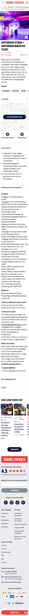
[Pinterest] (23, 502)
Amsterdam (4, 513)
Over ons (4, 549)
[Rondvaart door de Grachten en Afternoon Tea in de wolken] (7, 421)
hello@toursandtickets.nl (11, 364)
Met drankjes (6, 91)
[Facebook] (6, 502)
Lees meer (3, 86)
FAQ (2, 555)
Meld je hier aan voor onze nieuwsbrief (14, 480)
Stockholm (4, 527)
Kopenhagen (5, 520)
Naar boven (14, 449)
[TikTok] (17, 502)
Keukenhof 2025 (19, 528)
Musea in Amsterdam (21, 524)
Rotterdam (4, 523)
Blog (2, 559)
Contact (3, 545)
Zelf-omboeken (6, 552)
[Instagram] (12, 502)
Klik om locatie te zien (14, 117)
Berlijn (3, 517)
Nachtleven (15, 91)
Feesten (23, 91)
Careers (3, 562)
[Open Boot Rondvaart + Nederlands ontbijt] (20, 420)
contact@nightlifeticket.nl (11, 324)
